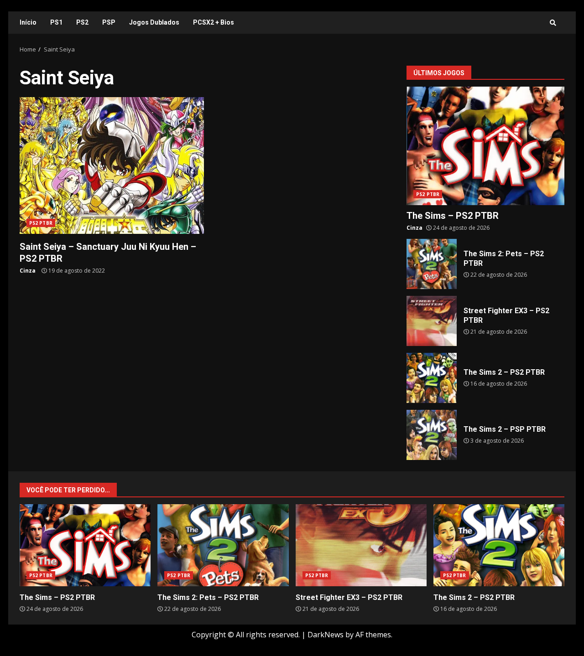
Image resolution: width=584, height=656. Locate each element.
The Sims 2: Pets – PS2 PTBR (432, 264)
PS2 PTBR (40, 223)
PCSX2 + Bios (213, 22)
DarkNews (326, 635)
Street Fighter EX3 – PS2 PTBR (432, 321)
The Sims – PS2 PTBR (485, 146)
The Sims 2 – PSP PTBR (432, 435)
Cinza (28, 270)
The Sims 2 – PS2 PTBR (432, 378)
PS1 (56, 22)
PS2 (82, 22)
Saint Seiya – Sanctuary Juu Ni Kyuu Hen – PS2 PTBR (112, 165)
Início (28, 22)
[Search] (553, 22)
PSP (108, 22)
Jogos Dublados (154, 22)
